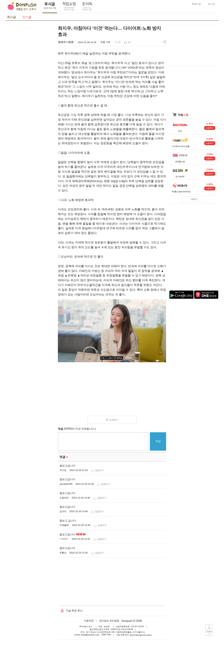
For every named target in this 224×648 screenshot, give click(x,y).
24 (129, 42)
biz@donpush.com (141, 635)
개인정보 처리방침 (109, 620)
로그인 (211, 4)
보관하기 (113, 419)
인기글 (26, 17)
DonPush (22, 6)
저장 (158, 441)
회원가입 (196, 4)
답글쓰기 (99, 470)
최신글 (11, 17)
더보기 (194, 199)
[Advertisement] (30, 74)
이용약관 (89, 620)
